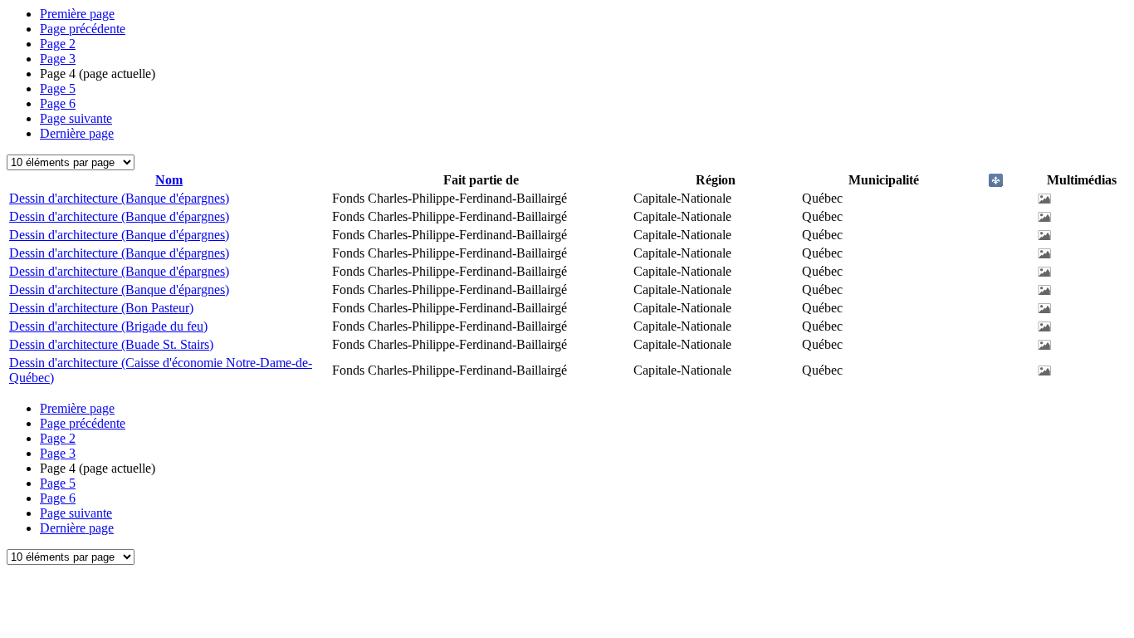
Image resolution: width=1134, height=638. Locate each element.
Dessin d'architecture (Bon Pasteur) (101, 308)
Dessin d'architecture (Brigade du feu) (108, 326)
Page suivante (76, 118)
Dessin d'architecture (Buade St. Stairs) (111, 344)
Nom (169, 180)
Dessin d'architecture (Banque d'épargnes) (119, 198)
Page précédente (82, 29)
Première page (77, 14)
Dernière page (77, 133)
